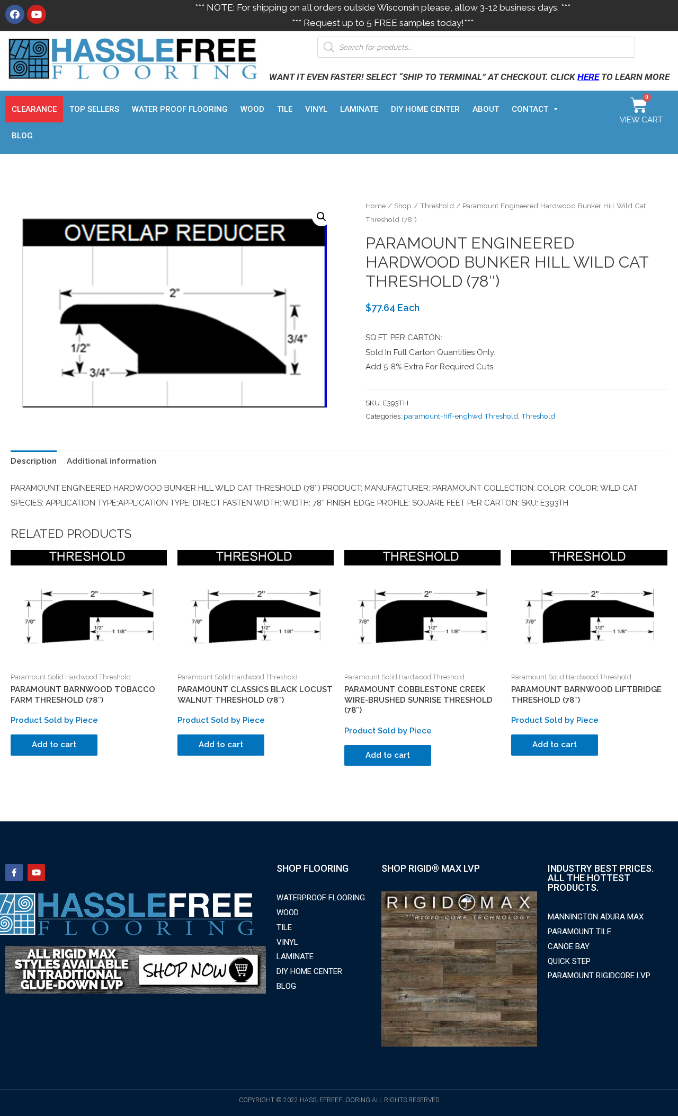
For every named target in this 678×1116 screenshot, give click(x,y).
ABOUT (485, 109)
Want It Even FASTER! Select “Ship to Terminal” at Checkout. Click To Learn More (469, 77)
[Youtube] (36, 14)
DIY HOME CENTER (425, 109)
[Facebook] (14, 14)
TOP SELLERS (94, 109)
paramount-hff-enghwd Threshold (461, 416)
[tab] (34, 461)
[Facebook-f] (14, 872)
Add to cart (54, 744)
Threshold (437, 205)
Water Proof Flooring (180, 109)
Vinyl (316, 109)
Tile (284, 109)
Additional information (111, 461)
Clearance (34, 109)
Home (375, 205)
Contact (530, 109)
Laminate (359, 109)
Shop (403, 205)
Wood (252, 109)
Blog (22, 135)
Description (34, 461)
